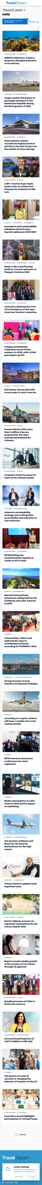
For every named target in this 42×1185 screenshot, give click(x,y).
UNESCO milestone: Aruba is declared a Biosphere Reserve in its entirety (20, 60)
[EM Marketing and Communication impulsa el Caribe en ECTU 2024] (21, 538)
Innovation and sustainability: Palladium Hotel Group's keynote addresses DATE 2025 (20, 229)
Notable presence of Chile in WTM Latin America (19, 1003)
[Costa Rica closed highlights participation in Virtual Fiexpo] (21, 1099)
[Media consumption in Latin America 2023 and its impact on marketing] (21, 784)
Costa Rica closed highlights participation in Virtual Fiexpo (21, 1117)
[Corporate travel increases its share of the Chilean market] (21, 458)
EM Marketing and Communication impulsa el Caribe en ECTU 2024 (18, 557)
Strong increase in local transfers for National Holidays (21, 682)
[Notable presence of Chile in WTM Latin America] (21, 984)
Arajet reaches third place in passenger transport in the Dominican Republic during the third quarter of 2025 (19, 102)
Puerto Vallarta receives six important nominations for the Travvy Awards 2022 (21, 923)
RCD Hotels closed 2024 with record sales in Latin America (20, 391)
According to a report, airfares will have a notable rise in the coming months (20, 721)
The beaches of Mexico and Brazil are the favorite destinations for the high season (18, 845)
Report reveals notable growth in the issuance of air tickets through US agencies (20, 963)
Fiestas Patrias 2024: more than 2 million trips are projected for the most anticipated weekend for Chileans (18, 435)
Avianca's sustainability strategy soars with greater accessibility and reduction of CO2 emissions (20, 516)
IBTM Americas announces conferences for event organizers (18, 761)
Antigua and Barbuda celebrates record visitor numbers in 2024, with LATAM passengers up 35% (20, 351)
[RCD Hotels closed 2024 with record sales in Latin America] (21, 373)
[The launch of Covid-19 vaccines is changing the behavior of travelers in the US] (21, 1059)
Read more (19, 1177)
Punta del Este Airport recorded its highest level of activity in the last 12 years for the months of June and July (20, 145)
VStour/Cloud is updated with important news (20, 885)
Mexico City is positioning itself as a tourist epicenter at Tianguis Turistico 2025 (20, 269)
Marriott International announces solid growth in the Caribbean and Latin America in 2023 (20, 599)
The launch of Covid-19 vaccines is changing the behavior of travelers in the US (20, 1078)
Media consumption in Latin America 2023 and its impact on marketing (19, 803)
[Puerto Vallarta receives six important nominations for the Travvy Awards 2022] (21, 904)
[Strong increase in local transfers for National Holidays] (21, 664)
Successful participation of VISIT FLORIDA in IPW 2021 (19, 1040)
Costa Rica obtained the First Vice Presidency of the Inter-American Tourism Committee (20, 309)
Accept (32, 1176)
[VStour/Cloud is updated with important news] (21, 867)
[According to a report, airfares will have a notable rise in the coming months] (21, 701)
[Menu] (3, 3)
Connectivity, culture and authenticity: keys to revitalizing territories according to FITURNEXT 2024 (20, 642)
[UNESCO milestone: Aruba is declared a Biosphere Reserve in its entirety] (21, 41)
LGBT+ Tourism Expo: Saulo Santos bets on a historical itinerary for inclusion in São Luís (19, 188)
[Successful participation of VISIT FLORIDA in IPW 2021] (21, 1022)
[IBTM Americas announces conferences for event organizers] (21, 741)
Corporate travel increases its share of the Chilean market (20, 476)
